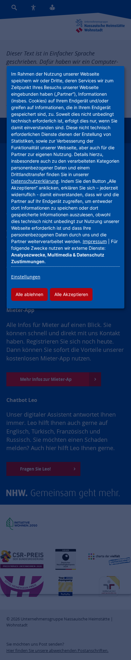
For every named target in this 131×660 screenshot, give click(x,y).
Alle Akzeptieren (71, 294)
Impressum (95, 241)
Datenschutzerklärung (35, 181)
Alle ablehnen (29, 294)
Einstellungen (25, 277)
